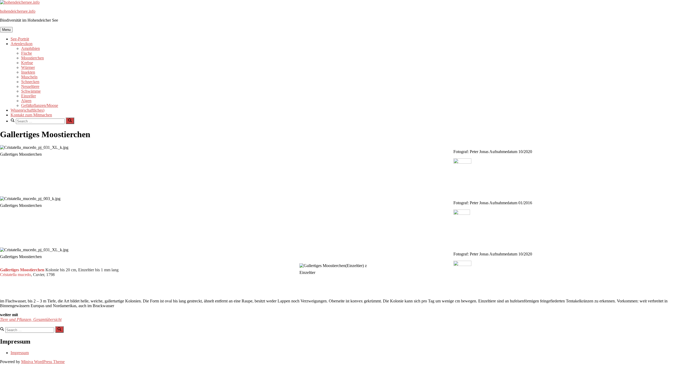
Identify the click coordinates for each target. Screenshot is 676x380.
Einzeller (28, 96)
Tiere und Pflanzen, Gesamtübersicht (31, 319)
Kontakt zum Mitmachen (31, 115)
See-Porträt (20, 39)
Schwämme (31, 91)
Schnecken (30, 81)
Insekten (28, 72)
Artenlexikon (21, 43)
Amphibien (30, 48)
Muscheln (29, 77)
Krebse (27, 62)
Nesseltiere (30, 86)
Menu (6, 30)
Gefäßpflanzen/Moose (39, 105)
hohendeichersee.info (17, 11)
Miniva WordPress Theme (43, 361)
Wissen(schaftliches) (27, 110)
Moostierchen (32, 58)
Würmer (28, 67)
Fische (26, 53)
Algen (26, 100)
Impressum (20, 352)
